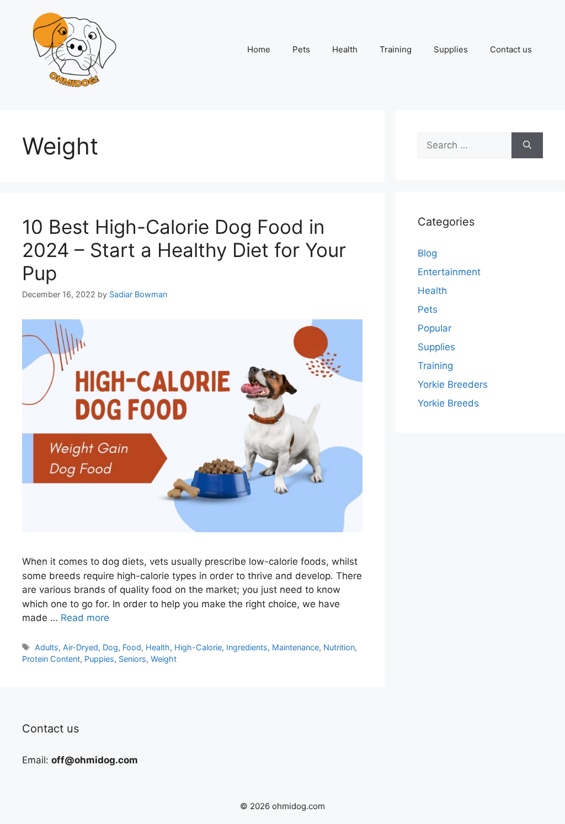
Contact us (511, 49)
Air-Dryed (80, 647)
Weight (164, 659)
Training (396, 49)
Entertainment (449, 271)
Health (345, 49)
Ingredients (247, 647)
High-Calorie (198, 647)
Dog (110, 647)
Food (131, 647)
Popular (434, 328)
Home (258, 49)
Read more (85, 617)
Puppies (99, 659)
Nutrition (339, 647)
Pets (301, 49)
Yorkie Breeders (453, 384)
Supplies (451, 49)
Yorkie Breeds (448, 403)
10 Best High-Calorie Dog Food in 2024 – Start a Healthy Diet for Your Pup (184, 250)
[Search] (527, 145)
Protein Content (51, 659)
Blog (427, 253)
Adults (46, 647)
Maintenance (295, 647)
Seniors (132, 659)
